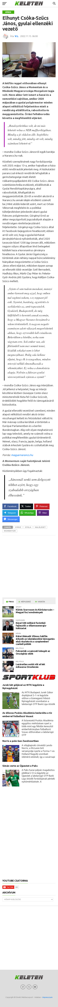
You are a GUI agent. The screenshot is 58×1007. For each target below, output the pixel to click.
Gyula (28, 527)
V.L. (17, 36)
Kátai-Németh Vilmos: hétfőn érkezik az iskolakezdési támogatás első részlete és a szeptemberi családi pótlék (35, 640)
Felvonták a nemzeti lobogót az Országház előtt (33, 652)
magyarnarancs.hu (22, 455)
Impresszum (48, 997)
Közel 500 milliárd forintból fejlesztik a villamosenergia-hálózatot (31, 625)
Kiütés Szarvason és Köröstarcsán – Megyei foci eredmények (35, 611)
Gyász (18, 527)
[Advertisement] (29, 566)
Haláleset (40, 527)
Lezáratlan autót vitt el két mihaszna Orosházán (30, 665)
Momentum (10, 531)
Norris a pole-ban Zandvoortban (20, 741)
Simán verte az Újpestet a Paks (20, 765)
